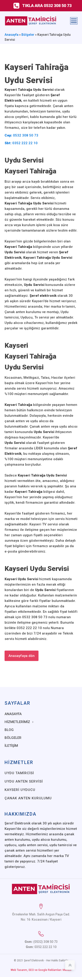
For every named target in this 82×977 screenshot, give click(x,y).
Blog (9, 730)
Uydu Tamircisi (19, 773)
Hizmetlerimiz (17, 722)
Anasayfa (11, 34)
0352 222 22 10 (21, 143)
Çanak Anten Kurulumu (28, 798)
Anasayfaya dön (21, 656)
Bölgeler (27, 34)
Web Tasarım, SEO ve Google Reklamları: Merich (41, 970)
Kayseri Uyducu (20, 790)
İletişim (11, 746)
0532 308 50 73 (21, 135)
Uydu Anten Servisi (24, 781)
